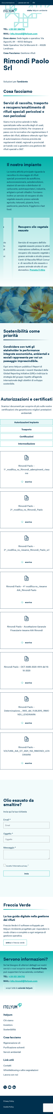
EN (34, 2)
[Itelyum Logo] (10, 10)
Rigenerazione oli (11, 1042)
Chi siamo (8, 1020)
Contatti (7, 1065)
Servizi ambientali (12, 1052)
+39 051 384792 (17, 29)
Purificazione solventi (14, 1047)
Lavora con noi (23, 2)
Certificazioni (26, 436)
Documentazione (8, 2)
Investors (8, 1024)
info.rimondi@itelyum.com (23, 33)
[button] (26, 873)
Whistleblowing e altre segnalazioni (20, 1070)
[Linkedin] (14, 1087)
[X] (5, 1087)
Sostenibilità (9, 1029)
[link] (37, 10)
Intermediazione (26, 443)
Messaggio (9, 847)
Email (6, 819)
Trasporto (26, 429)
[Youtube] (9, 1087)
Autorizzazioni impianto (26, 422)
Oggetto (8, 833)
